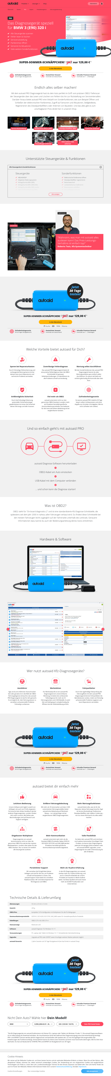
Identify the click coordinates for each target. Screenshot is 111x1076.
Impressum (82, 1067)
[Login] (101, 3)
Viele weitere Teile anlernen (68, 143)
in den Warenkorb (55, 68)
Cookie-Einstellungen (15, 1071)
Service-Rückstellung (19, 128)
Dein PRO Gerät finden (92, 1024)
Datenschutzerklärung (64, 1067)
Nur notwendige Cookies (36, 1071)
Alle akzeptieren (92, 1071)
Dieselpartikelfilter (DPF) (67, 128)
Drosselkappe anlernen (43, 144)
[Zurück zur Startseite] (13, 3)
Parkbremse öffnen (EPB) (43, 128)
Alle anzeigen (55, 194)
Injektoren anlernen (92, 128)
